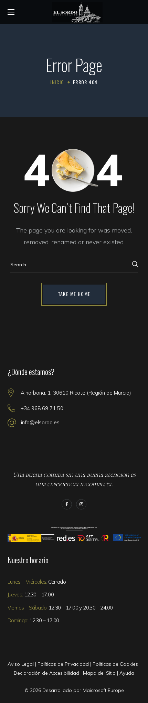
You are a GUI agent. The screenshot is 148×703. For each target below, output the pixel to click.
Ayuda (126, 673)
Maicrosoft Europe (103, 690)
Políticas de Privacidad (63, 664)
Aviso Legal (21, 664)
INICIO (57, 82)
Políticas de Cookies (115, 664)
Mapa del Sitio (99, 673)
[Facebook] (67, 504)
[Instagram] (81, 504)
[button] (74, 294)
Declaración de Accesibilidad (46, 673)
